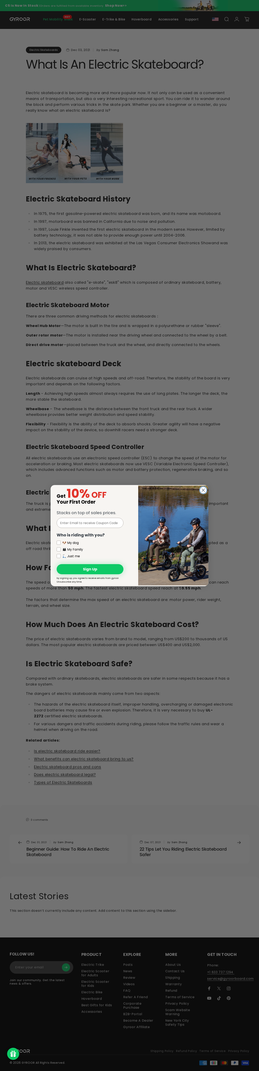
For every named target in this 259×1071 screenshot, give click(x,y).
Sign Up (90, 569)
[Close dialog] (203, 490)
